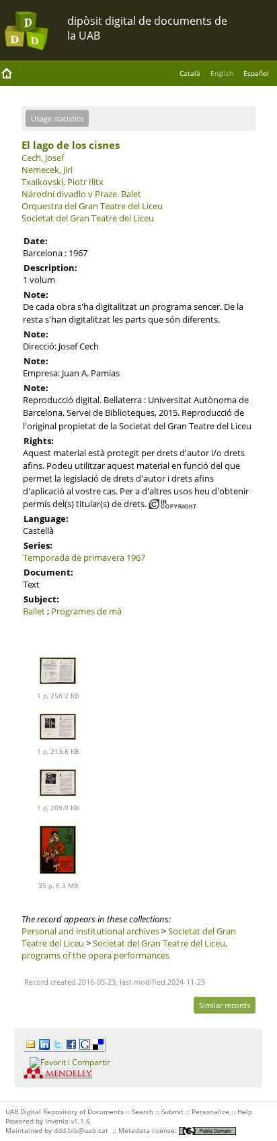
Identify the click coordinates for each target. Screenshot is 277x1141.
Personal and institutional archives (90, 931)
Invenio (57, 1121)
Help (244, 1111)
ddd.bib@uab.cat (81, 1130)
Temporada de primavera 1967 (84, 557)
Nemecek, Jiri (47, 170)
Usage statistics (57, 118)
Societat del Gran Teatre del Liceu (88, 218)
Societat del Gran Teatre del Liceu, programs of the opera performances (124, 949)
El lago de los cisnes (71, 145)
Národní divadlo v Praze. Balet (81, 194)
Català (190, 73)
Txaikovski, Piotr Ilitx (63, 182)
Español (256, 73)
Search (142, 1111)
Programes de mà (86, 611)
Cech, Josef (43, 158)
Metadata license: (148, 1130)
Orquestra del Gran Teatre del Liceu (92, 206)
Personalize (210, 1111)
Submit (172, 1111)
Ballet (34, 611)
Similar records (224, 1005)
